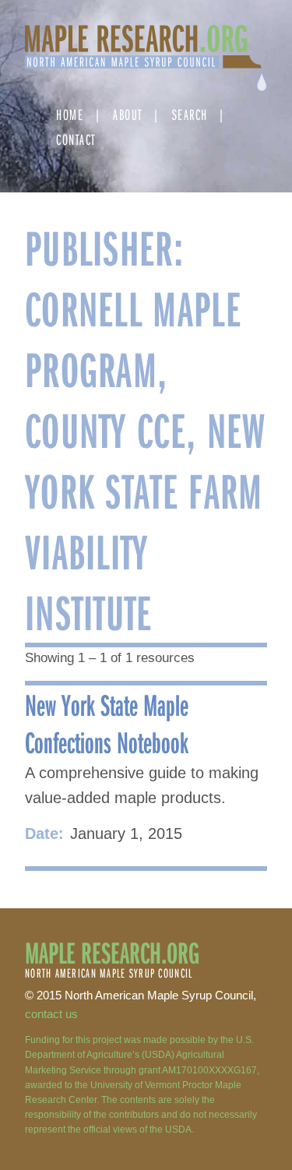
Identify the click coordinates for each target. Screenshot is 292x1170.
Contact (76, 139)
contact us (51, 1013)
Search (190, 114)
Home (69, 114)
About (127, 114)
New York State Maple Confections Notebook (106, 723)
